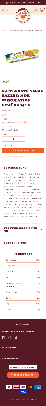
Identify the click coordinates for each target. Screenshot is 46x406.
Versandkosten (21, 122)
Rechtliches (9, 347)
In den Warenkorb (23, 151)
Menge (4, 134)
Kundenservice (11, 359)
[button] (6, 81)
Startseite (4, 30)
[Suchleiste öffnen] (7, 10)
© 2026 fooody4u (14, 399)
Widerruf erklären (23, 375)
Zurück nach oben (23, 324)
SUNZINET (34, 399)
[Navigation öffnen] (3, 10)
